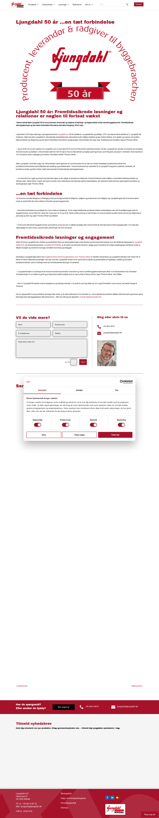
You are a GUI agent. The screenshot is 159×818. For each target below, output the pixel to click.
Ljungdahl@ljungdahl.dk (112, 332)
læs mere (19, 485)
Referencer (77, 5)
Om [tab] (116, 390)
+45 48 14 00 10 (29, 803)
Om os (88, 5)
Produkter (32, 5)
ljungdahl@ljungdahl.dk (127, 706)
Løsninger (63, 5)
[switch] (65, 425)
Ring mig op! (149, 814)
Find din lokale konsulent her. (91, 297)
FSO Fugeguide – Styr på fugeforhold (45, 575)
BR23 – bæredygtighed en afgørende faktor (51, 478)
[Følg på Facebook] (107, 798)
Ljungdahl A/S (63, 134)
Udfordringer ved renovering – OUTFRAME (50, 673)
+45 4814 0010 (109, 326)
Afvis (44, 435)
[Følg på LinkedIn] (112, 798)
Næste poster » (137, 686)
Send (83, 362)
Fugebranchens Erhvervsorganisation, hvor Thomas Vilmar (67, 257)
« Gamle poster (21, 686)
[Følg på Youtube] (117, 798)
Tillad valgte (79, 435)
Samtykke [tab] (42, 390)
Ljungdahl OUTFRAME (52, 245)
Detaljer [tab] (79, 390)
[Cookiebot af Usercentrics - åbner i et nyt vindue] (122, 382)
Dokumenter (47, 5)
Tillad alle (115, 435)
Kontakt (139, 4)
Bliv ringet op (63, 707)
